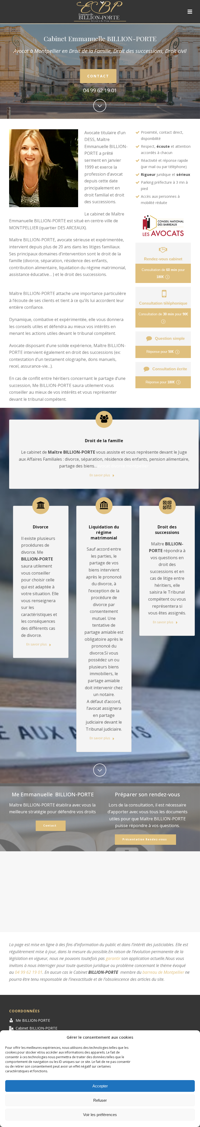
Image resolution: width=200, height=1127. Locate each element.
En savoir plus (100, 475)
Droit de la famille (104, 441)
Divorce (40, 527)
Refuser (100, 1100)
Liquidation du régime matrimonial (104, 532)
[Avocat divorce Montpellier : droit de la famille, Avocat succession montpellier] (100, 11)
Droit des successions (167, 529)
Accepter (100, 1086)
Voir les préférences (100, 1114)
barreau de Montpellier (163, 972)
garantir (113, 958)
